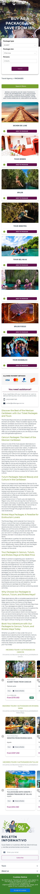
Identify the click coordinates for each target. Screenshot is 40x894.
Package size (8, 49)
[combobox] (20, 45)
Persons (6, 57)
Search (20, 69)
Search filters (21, 86)
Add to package (22, 131)
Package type (8, 41)
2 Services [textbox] (7, 53)
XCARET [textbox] (6, 45)
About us (20, 871)
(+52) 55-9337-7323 (10, 399)
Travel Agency (7, 78)
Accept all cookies (20, 890)
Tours (20, 866)
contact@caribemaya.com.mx (13, 403)
